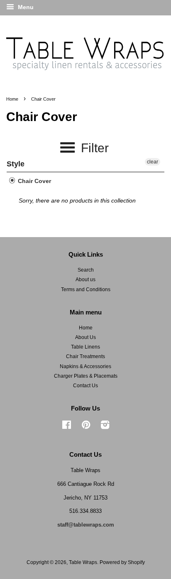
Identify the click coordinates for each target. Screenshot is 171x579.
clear (152, 162)
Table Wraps (83, 562)
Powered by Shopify (122, 562)
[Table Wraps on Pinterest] (85, 427)
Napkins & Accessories (85, 366)
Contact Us (85, 385)
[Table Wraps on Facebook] (66, 427)
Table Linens (85, 347)
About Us (85, 337)
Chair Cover (33, 181)
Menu (25, 7)
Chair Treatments (85, 356)
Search (86, 270)
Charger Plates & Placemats (85, 376)
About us (85, 279)
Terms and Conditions (85, 289)
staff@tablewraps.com (85, 525)
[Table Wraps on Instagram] (105, 427)
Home (12, 98)
